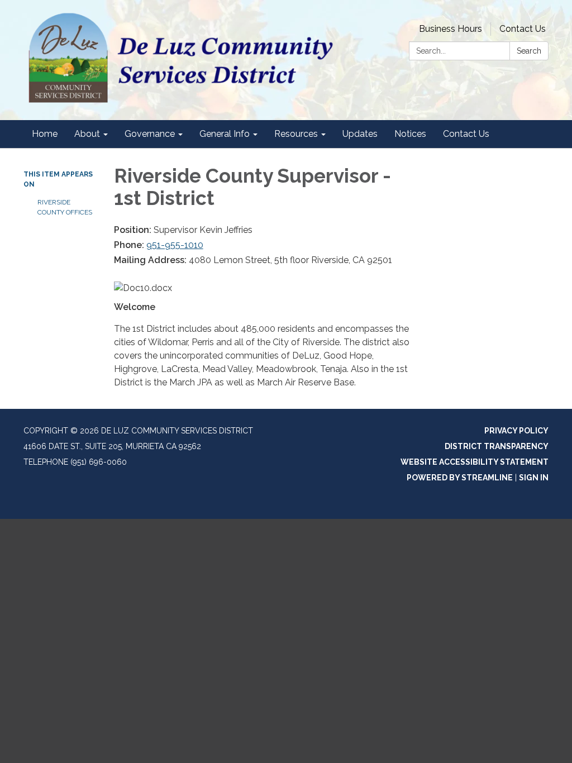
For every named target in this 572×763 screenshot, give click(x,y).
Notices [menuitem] (410, 133)
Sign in (534, 477)
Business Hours (450, 28)
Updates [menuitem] (360, 133)
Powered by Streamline (460, 477)
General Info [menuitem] (224, 133)
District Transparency (497, 446)
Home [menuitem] (45, 133)
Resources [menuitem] (296, 133)
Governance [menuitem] (150, 133)
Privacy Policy (516, 430)
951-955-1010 (174, 245)
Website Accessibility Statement (475, 461)
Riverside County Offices (64, 207)
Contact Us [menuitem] (466, 133)
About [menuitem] (87, 133)
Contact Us (522, 28)
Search (529, 50)
